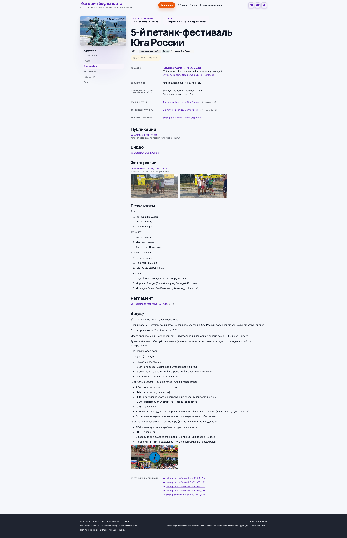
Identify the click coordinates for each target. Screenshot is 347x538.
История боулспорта (101, 3)
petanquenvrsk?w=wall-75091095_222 (185, 482)
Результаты (90, 71)
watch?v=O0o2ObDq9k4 (148, 152)
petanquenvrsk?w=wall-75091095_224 (185, 478)
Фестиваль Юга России (181, 51)
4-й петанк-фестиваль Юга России (181, 102)
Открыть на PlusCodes (202, 75)
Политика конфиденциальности (95, 530)
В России (182, 5)
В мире (194, 5)
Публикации (90, 55)
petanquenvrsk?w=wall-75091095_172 (185, 486)
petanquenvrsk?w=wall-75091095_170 (185, 490)
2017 (133, 51)
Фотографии (90, 66)
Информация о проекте (118, 521)
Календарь (167, 5)
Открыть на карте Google (176, 75)
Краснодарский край (149, 51)
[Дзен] (264, 5)
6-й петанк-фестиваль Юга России (181, 109)
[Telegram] (251, 5)
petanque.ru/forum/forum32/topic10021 (183, 117)
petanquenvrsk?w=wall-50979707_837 (185, 494)
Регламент (89, 76)
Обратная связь (120, 530)
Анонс (87, 82)
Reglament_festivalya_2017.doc (151, 303)
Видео (87, 60)
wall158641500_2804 (145, 135)
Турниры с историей (211, 5)
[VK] (257, 5)
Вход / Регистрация (257, 521)
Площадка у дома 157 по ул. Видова (182, 67)
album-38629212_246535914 (150, 168)
